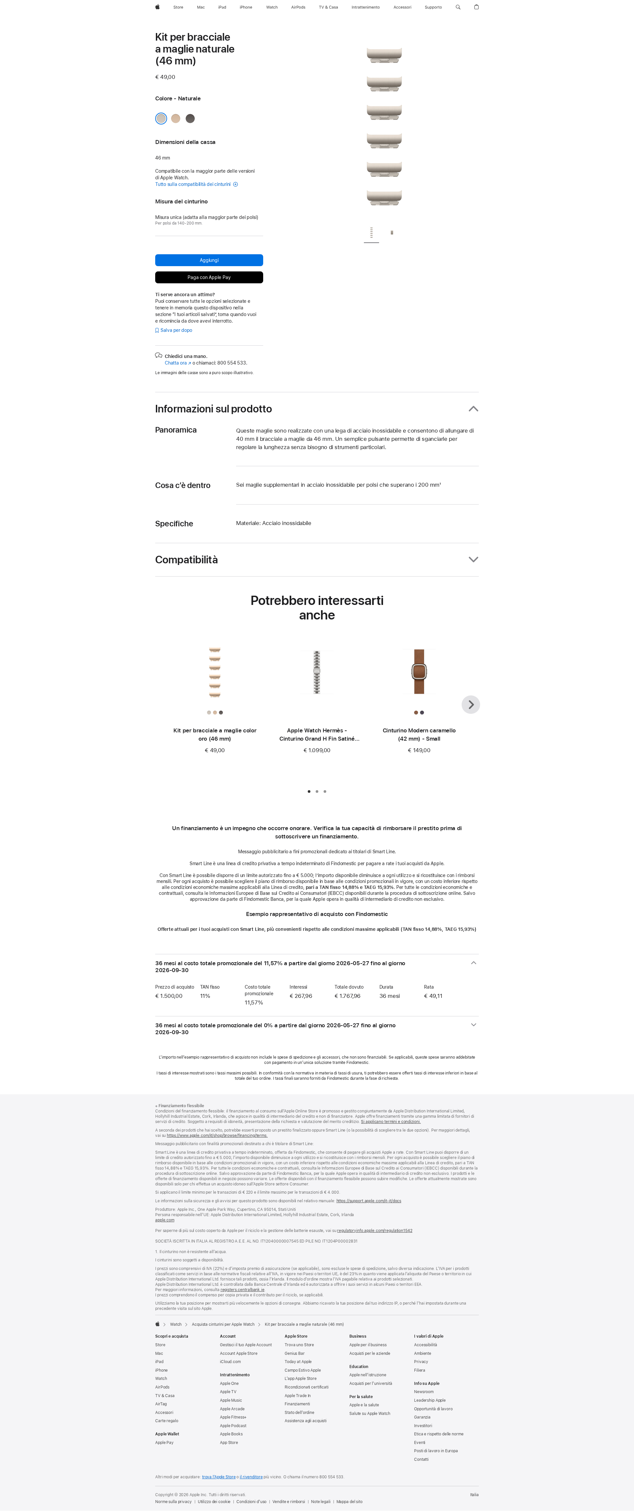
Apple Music (231, 1400)
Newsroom (424, 1391)
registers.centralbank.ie (242, 1289)
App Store (229, 1442)
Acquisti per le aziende (369, 1353)
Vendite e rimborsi (288, 1501)
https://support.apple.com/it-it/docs (369, 1201)
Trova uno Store (299, 1345)
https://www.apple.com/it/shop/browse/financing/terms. (217, 1135)
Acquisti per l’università (370, 1383)
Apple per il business (367, 1345)
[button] (458, 7)
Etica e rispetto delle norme (439, 1434)
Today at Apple (298, 1361)
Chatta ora (178, 363)
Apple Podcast (233, 1425)
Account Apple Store (239, 1353)
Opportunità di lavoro (433, 1409)
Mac (159, 1353)
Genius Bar (295, 1353)
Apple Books (231, 1434)
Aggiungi (209, 260)
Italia (474, 1495)
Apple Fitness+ (233, 1417)
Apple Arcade (232, 1409)
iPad (159, 1361)
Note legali (321, 1501)
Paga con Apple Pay (209, 277)
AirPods (162, 1387)
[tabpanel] (384, 125)
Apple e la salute (364, 1405)
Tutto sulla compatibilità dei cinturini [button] (193, 184)
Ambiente (422, 1353)
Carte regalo (166, 1421)
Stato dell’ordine (299, 1412)
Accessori (164, 1412)
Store (160, 1345)
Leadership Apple (430, 1400)
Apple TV (228, 1391)
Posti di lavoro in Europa (436, 1451)
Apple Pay (164, 1442)
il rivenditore (251, 1477)
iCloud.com (230, 1361)
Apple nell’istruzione (367, 1375)
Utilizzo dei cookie (214, 1501)
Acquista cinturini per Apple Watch (223, 1324)
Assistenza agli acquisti (306, 1421)
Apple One (229, 1383)
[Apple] (157, 1324)
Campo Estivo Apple (303, 1370)
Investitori (423, 1425)
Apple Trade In (298, 1395)
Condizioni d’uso (251, 1501)
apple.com (164, 1220)
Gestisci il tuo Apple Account (246, 1345)
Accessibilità (425, 1345)
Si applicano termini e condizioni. (391, 1121)
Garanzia (422, 1417)
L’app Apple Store (301, 1378)
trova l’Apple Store (219, 1477)
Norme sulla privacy (173, 1501)
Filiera (419, 1370)
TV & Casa (165, 1395)
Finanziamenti (297, 1404)
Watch (176, 1324)
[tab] (371, 233)
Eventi (419, 1442)
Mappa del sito (349, 1501)
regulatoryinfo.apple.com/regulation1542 (374, 1230)
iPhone (161, 1370)
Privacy (421, 1361)
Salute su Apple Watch (369, 1413)
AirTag (161, 1404)
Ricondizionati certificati (307, 1387)
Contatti (421, 1459)
